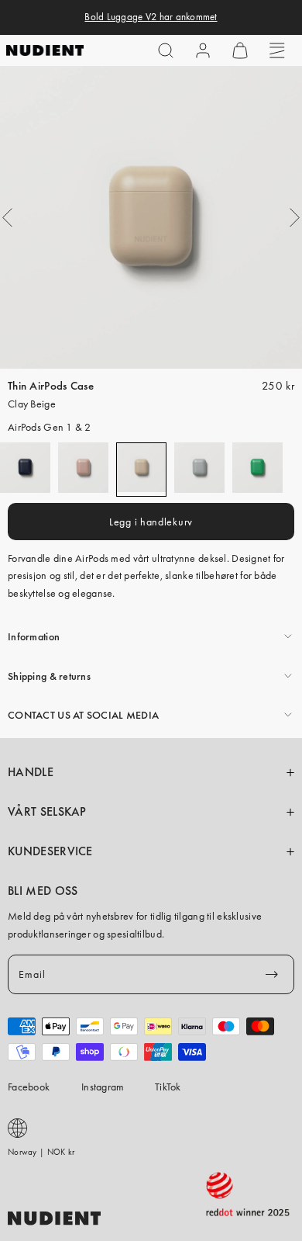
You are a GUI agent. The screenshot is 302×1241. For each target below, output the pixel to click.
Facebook (29, 1087)
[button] (165, 50)
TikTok (168, 1087)
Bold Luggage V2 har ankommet (150, 17)
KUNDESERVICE (50, 851)
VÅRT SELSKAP (47, 812)
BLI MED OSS (42, 891)
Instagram (103, 1087)
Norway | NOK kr (41, 1151)
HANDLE (30, 772)
